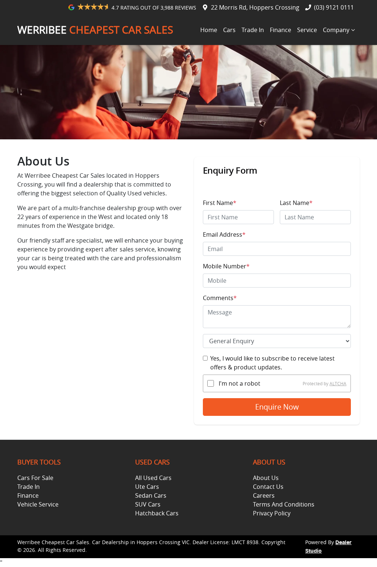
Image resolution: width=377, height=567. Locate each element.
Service (307, 30)
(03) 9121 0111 (334, 7)
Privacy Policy (271, 513)
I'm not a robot (239, 383)
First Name (219, 203)
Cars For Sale (35, 478)
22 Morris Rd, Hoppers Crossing (255, 7)
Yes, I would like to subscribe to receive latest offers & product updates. (272, 362)
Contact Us (268, 487)
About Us (266, 478)
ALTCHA (338, 383)
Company (336, 30)
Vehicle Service (38, 504)
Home (208, 30)
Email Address (224, 234)
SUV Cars (148, 504)
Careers (264, 495)
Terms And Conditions (283, 504)
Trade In (253, 30)
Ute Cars (147, 487)
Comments (220, 298)
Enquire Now (277, 407)
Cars (229, 30)
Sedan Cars (150, 495)
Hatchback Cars (157, 513)
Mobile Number (226, 266)
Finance (280, 30)
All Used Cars (153, 478)
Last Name (296, 203)
